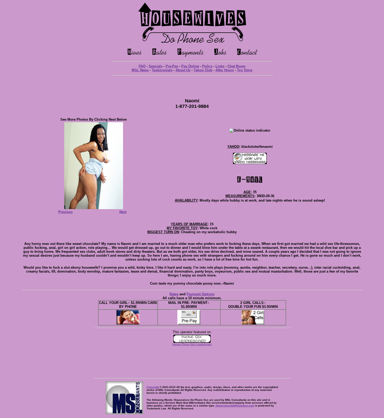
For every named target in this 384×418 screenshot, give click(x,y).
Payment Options (200, 294)
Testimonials (162, 70)
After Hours (225, 70)
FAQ (142, 66)
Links (220, 66)
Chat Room (237, 66)
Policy (207, 66)
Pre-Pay (172, 66)
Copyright (153, 387)
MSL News (140, 70)
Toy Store (244, 70)
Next (122, 212)
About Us (183, 70)
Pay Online (190, 66)
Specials (155, 66)
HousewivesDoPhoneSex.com (234, 405)
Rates (174, 294)
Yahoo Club (203, 70)
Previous (65, 212)
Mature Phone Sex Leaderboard (192, 344)
